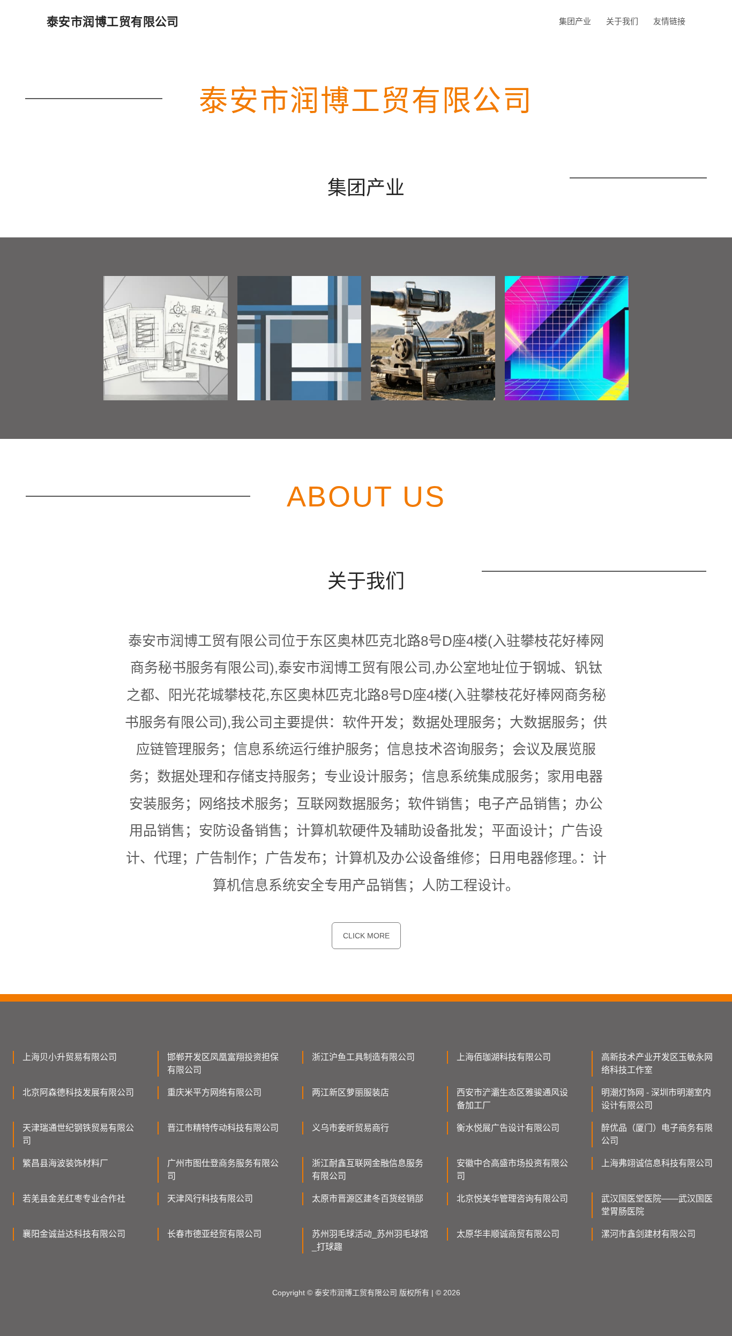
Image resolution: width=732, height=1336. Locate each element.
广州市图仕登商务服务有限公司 (223, 1170)
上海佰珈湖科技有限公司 (504, 1057)
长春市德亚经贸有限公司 (214, 1233)
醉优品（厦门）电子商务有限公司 (657, 1134)
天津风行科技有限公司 (210, 1198)
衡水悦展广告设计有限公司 (508, 1127)
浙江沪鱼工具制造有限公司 (363, 1057)
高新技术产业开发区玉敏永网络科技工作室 (657, 1063)
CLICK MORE (366, 935)
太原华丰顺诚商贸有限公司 (508, 1233)
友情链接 (669, 21)
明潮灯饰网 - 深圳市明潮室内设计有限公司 (656, 1099)
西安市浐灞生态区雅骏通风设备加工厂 (512, 1099)
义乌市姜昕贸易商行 (350, 1127)
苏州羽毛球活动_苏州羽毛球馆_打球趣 (370, 1240)
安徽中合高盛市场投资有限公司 (512, 1170)
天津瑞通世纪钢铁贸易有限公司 (78, 1134)
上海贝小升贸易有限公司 (70, 1057)
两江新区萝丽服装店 (350, 1092)
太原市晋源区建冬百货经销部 (367, 1198)
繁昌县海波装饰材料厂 (65, 1163)
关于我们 (622, 21)
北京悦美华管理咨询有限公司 (512, 1198)
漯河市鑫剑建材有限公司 (648, 1233)
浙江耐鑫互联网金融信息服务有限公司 (367, 1170)
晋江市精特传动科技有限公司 (223, 1127)
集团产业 (575, 21)
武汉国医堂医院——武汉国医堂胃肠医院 (657, 1205)
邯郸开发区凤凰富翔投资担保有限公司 (223, 1063)
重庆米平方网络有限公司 (214, 1092)
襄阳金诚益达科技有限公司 (74, 1233)
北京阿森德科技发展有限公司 (78, 1092)
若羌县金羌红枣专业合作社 (74, 1198)
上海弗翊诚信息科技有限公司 (657, 1163)
